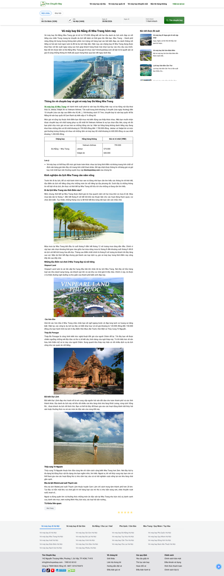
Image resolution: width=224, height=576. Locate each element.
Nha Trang (50, 508)
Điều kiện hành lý (143, 570)
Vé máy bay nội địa (98, 4)
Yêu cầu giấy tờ (142, 558)
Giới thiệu (111, 558)
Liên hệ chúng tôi (114, 562)
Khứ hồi (58, 13)
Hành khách (150, 19)
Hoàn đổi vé (141, 566)
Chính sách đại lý (171, 570)
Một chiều (46, 13)
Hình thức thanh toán (173, 566)
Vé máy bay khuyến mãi (138, 4)
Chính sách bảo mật (172, 558)
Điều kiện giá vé (113, 570)
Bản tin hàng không (159, 4)
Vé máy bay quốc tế (116, 4)
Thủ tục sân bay (142, 562)
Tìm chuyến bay (176, 20)
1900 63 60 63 (178, 4)
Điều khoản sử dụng (172, 562)
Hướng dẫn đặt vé (114, 566)
